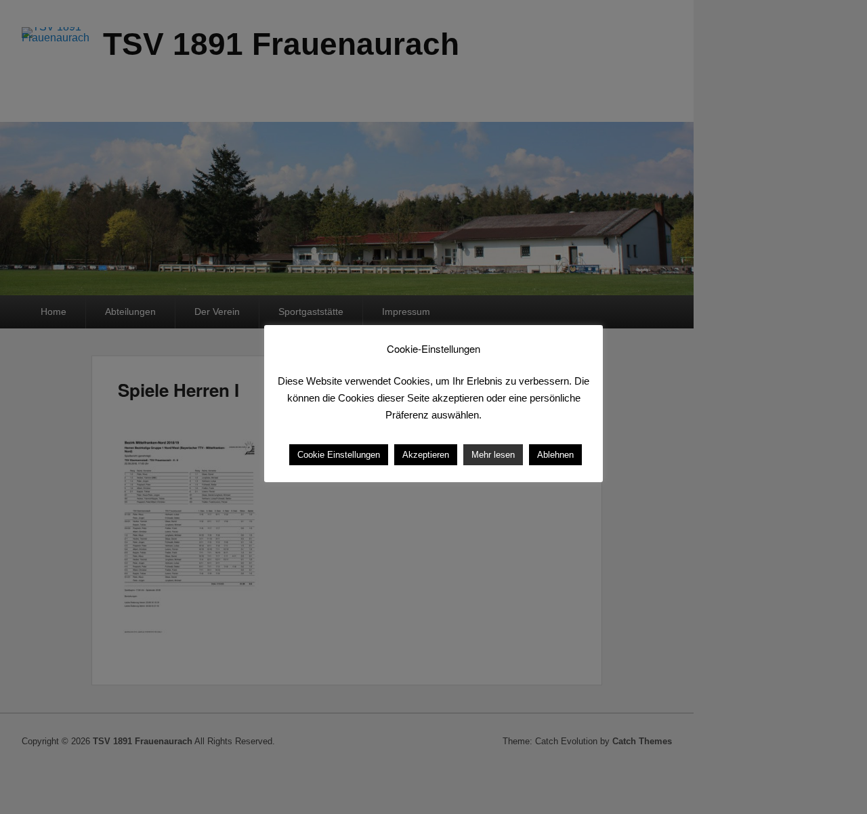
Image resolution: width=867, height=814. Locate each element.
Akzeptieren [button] (425, 455)
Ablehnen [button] (555, 455)
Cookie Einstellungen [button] (338, 455)
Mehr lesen (493, 455)
